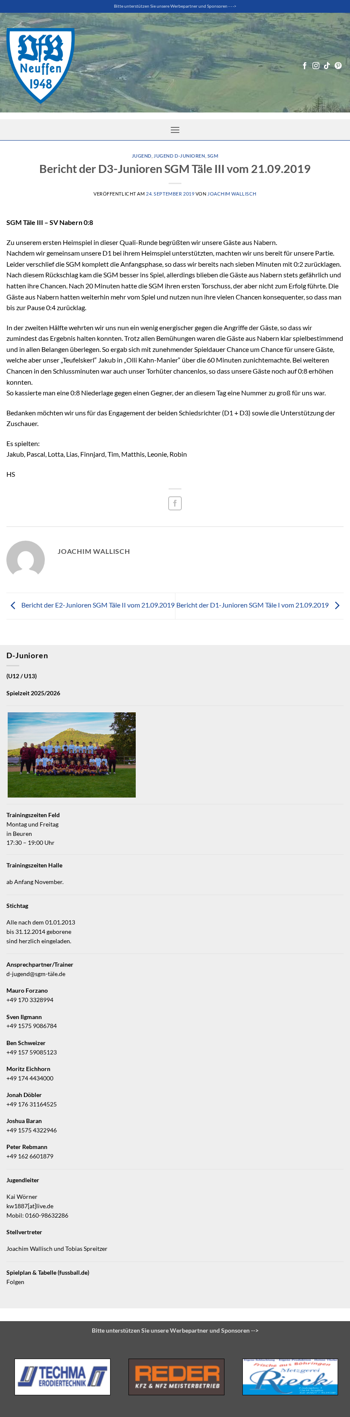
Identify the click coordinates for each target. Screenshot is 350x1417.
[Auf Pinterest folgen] (338, 66)
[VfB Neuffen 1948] (40, 66)
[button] (175, 129)
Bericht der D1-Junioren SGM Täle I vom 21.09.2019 (253, 605)
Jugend (142, 155)
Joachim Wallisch (232, 193)
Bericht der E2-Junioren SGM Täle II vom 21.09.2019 (97, 605)
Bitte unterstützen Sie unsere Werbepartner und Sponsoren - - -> (175, 6)
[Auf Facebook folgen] (304, 66)
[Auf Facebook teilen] (175, 503)
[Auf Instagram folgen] (315, 66)
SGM (213, 155)
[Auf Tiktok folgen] (327, 66)
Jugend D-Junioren (179, 155)
